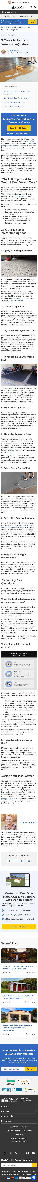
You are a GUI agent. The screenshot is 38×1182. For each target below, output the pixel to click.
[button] (33, 1177)
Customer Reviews (13, 1131)
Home (3, 27)
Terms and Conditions (20, 1171)
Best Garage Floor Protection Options (18, 98)
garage (4, 799)
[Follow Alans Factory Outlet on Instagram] (27, 1153)
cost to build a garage (19, 196)
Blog (9, 27)
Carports (5, 1106)
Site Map (33, 1171)
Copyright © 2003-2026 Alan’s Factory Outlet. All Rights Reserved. (19, 1174)
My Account (14, 1127)
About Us (24, 1127)
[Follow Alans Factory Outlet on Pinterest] (16, 1153)
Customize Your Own (19, 927)
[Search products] (31, 7)
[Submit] (34, 1165)
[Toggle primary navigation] (2, 7)
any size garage (17, 300)
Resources (6, 1121)
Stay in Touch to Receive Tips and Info (16, 1160)
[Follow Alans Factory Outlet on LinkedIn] (22, 1153)
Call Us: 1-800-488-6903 (21, 2)
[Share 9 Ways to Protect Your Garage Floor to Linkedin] (28, 861)
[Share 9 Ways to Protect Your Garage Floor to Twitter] (15, 861)
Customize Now (32, 22)
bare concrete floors (11, 450)
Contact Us (19, 1135)
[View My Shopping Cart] (35, 7)
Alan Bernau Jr (15, 50)
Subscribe (31, 1069)
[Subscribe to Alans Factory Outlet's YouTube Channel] (33, 1153)
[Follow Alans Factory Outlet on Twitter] (10, 1153)
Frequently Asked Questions (14, 102)
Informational (18, 27)
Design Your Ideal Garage (13, 106)
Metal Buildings (8, 1116)
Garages (5, 1111)
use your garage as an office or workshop (18, 144)
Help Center (27, 1131)
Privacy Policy (6, 1171)
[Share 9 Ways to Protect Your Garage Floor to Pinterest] (22, 861)
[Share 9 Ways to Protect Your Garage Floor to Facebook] (9, 861)
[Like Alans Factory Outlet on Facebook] (4, 1153)
